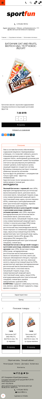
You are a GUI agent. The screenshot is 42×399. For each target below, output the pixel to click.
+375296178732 (22, 24)
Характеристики (21, 295)
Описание (21, 145)
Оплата (17, 364)
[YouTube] (22, 373)
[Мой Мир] (8, 135)
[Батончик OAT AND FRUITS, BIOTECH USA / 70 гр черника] (11, 322)
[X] (11, 135)
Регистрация (8, 364)
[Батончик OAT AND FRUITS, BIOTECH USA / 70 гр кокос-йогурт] (21, 76)
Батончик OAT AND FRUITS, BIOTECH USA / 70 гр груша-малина (31, 337)
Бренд (21, 300)
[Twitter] (24, 373)
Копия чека (34, 364)
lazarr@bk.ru (22, 392)
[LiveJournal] (14, 135)
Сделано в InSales (21, 396)
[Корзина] (39, 3)
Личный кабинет (27, 360)
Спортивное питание (15, 37)
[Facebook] (16, 373)
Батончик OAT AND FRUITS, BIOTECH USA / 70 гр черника (11, 337)
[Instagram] (19, 373)
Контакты (21, 367)
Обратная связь (14, 360)
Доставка (25, 364)
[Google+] (27, 373)
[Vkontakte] (14, 373)
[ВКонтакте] (3, 135)
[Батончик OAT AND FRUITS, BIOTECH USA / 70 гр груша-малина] (31, 322)
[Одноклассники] (5, 135)
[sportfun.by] (21, 14)
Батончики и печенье (30, 37)
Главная (4, 37)
